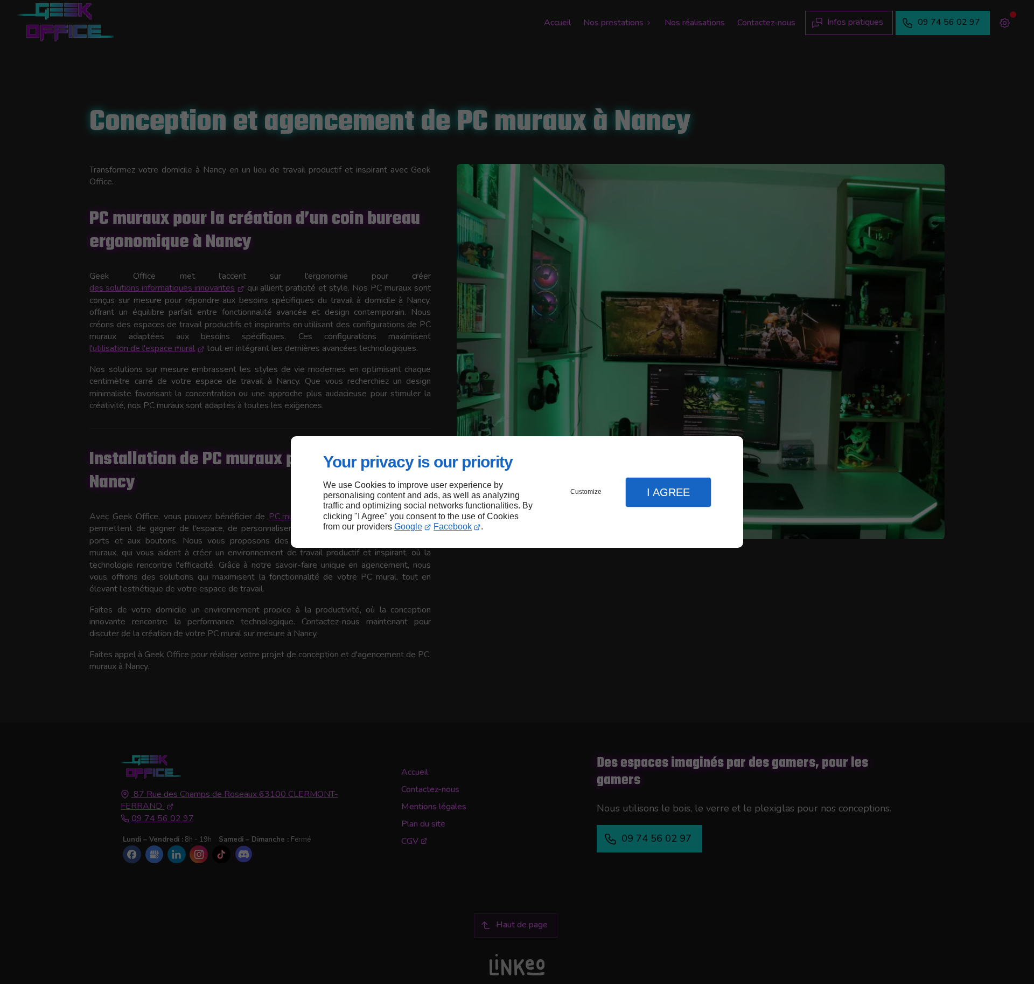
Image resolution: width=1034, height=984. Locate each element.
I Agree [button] (668, 492)
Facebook (453, 526)
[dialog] (517, 492)
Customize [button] (586, 492)
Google (408, 526)
